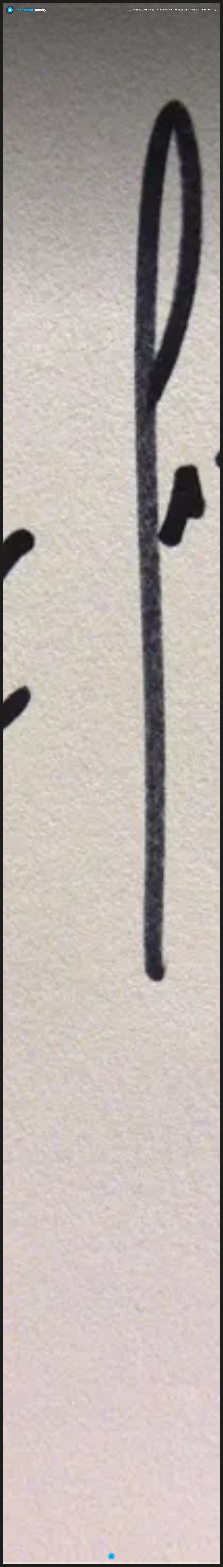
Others (195, 10)
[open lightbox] (111, 783)
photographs (164, 10)
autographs (182, 10)
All (129, 10)
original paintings (143, 10)
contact (207, 10)
